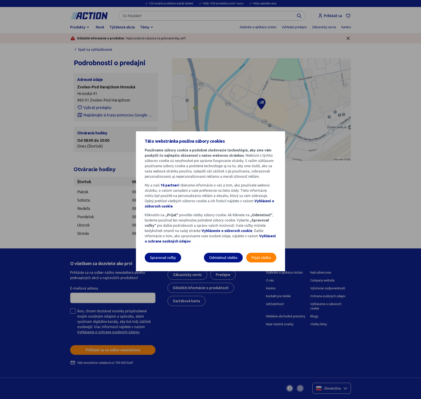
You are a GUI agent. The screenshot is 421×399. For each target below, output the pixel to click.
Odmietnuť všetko (223, 258)
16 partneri (170, 185)
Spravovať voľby (163, 258)
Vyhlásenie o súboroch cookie (227, 231)
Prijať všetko (261, 258)
